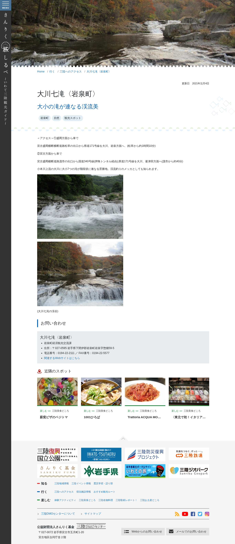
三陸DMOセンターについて (58, 513)
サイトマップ (92, 513)
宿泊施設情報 (83, 491)
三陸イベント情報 (81, 483)
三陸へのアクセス (64, 491)
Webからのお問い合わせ (147, 531)
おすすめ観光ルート (104, 491)
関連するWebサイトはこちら (62, 358)
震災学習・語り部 (103, 483)
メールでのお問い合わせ (191, 531)
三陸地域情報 (61, 483)
